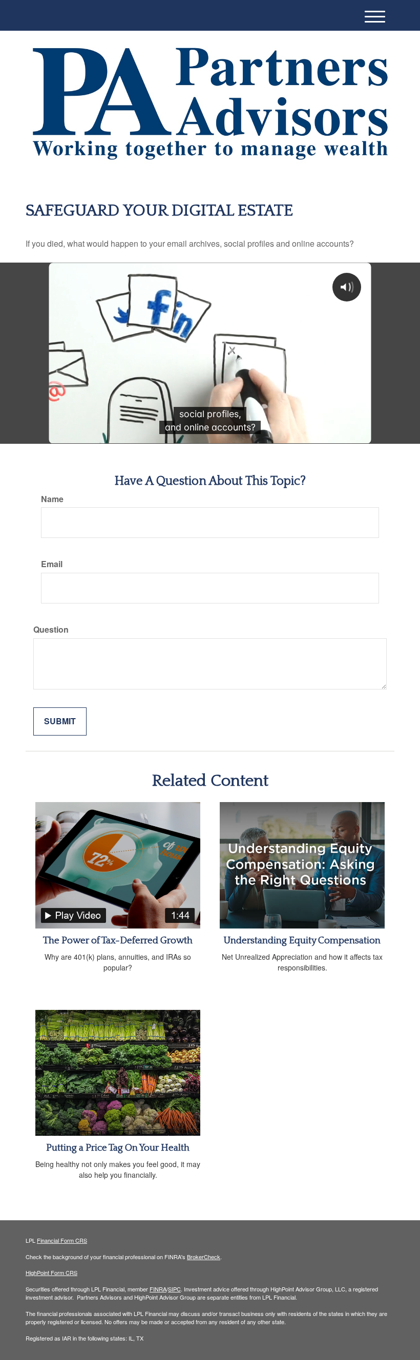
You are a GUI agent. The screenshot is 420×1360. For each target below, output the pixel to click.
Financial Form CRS (62, 1240)
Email (51, 564)
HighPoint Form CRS (51, 1272)
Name (52, 499)
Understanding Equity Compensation (302, 940)
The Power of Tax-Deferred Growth (118, 940)
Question (51, 629)
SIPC (174, 1289)
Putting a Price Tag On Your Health (118, 1147)
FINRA (158, 1289)
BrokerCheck (203, 1257)
